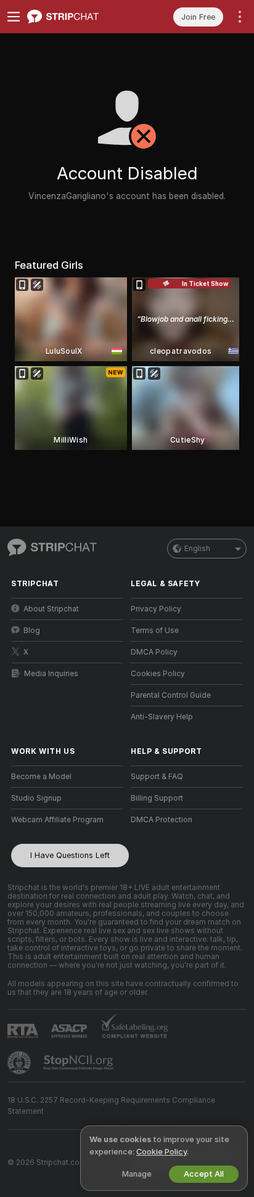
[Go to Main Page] (77, 17)
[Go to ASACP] (70, 1031)
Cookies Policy (158, 673)
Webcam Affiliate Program (57, 819)
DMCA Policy (154, 652)
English (197, 548)
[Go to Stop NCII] (79, 1062)
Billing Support (157, 798)
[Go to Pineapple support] (20, 1062)
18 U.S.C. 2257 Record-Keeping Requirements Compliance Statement (111, 1106)
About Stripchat (51, 609)
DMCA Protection (161, 819)
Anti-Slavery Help (162, 717)
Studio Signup (36, 798)
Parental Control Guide (171, 695)
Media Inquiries (51, 673)
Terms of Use (155, 630)
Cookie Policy (161, 1151)
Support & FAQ (157, 776)
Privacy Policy (156, 609)
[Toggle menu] (13, 16)
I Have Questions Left (70, 855)
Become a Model (41, 776)
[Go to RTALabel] (24, 1031)
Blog (31, 630)
